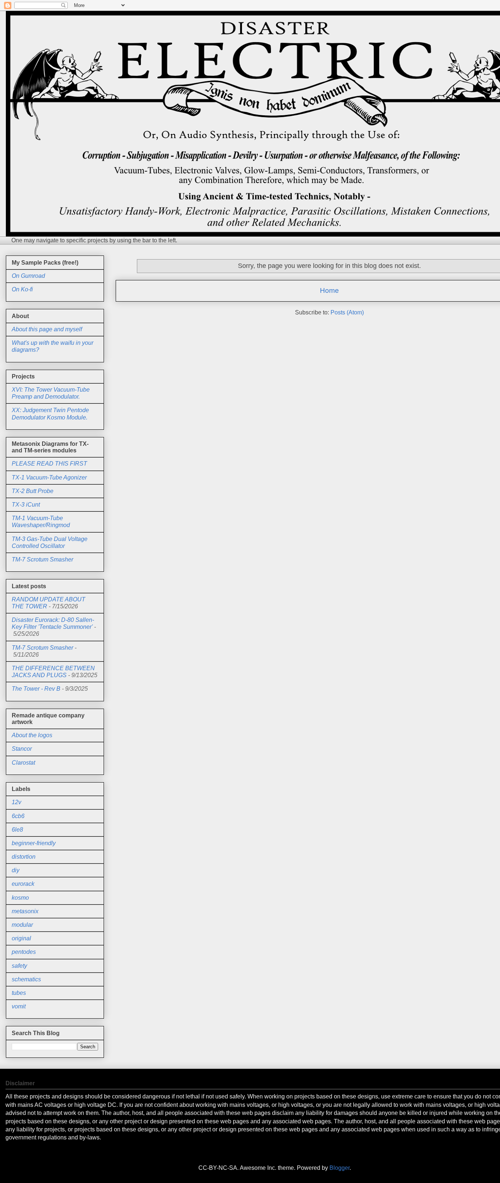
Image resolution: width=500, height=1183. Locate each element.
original (21, 938)
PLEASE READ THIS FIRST (49, 463)
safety (19, 966)
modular (22, 925)
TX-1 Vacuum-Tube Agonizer (49, 477)
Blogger (339, 1168)
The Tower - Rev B (36, 689)
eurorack (23, 884)
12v (16, 802)
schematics (26, 979)
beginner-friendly (34, 843)
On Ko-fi (22, 289)
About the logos (32, 735)
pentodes (24, 952)
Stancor (22, 749)
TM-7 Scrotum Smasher (42, 559)
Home (329, 290)
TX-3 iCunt (26, 504)
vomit (19, 1006)
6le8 (17, 829)
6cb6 (18, 816)
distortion (24, 857)
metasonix (25, 911)
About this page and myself (47, 329)
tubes (19, 993)
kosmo (20, 898)
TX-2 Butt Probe (32, 491)
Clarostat (23, 763)
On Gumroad (28, 276)
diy (15, 870)
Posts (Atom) (347, 312)
